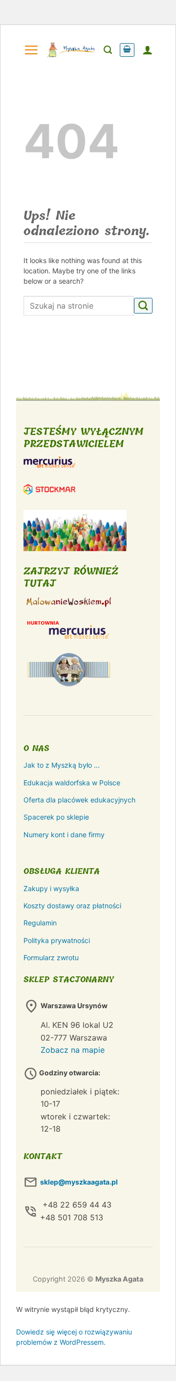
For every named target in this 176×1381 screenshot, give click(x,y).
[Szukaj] (108, 50)
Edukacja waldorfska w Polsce (71, 782)
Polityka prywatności (56, 940)
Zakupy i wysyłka (51, 888)
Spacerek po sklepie (56, 817)
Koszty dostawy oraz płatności (72, 905)
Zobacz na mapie (73, 1050)
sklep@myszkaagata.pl (79, 1182)
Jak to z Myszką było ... (61, 765)
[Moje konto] (147, 50)
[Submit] (143, 306)
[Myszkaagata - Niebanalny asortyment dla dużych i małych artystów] (71, 50)
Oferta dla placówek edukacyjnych (79, 800)
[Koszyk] (127, 50)
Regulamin (40, 923)
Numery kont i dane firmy (64, 834)
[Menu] (31, 50)
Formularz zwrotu (51, 957)
